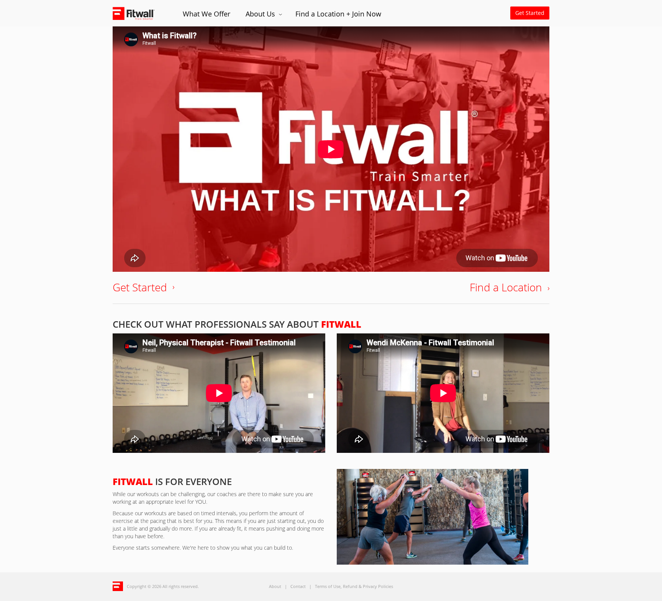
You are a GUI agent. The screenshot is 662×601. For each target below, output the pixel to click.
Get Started (529, 12)
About (275, 586)
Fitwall (140, 13)
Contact (298, 586)
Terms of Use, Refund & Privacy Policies (354, 586)
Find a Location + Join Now (338, 13)
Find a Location (506, 287)
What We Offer (206, 13)
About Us (261, 13)
